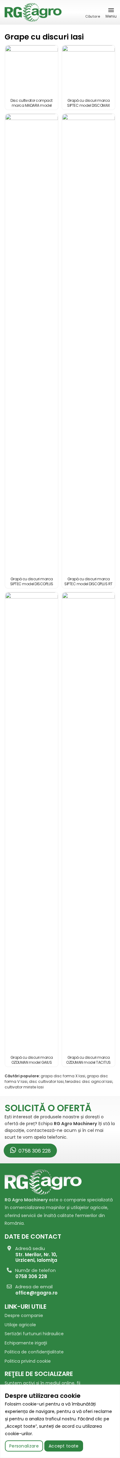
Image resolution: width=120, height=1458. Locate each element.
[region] (60, 1421)
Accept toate (64, 1446)
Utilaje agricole (20, 1325)
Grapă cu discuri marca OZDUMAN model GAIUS (31, 1060)
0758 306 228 (34, 1150)
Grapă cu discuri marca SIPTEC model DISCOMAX (88, 103)
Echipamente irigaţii (26, 1343)
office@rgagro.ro (36, 1293)
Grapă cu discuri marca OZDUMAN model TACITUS (88, 1060)
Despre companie (24, 1315)
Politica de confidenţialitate (34, 1352)
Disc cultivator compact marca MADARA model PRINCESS (31, 105)
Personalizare (24, 1446)
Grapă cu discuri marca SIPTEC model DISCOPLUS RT (88, 581)
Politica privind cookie (28, 1361)
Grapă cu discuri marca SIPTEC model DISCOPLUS (31, 581)
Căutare (92, 16)
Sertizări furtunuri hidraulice (34, 1334)
